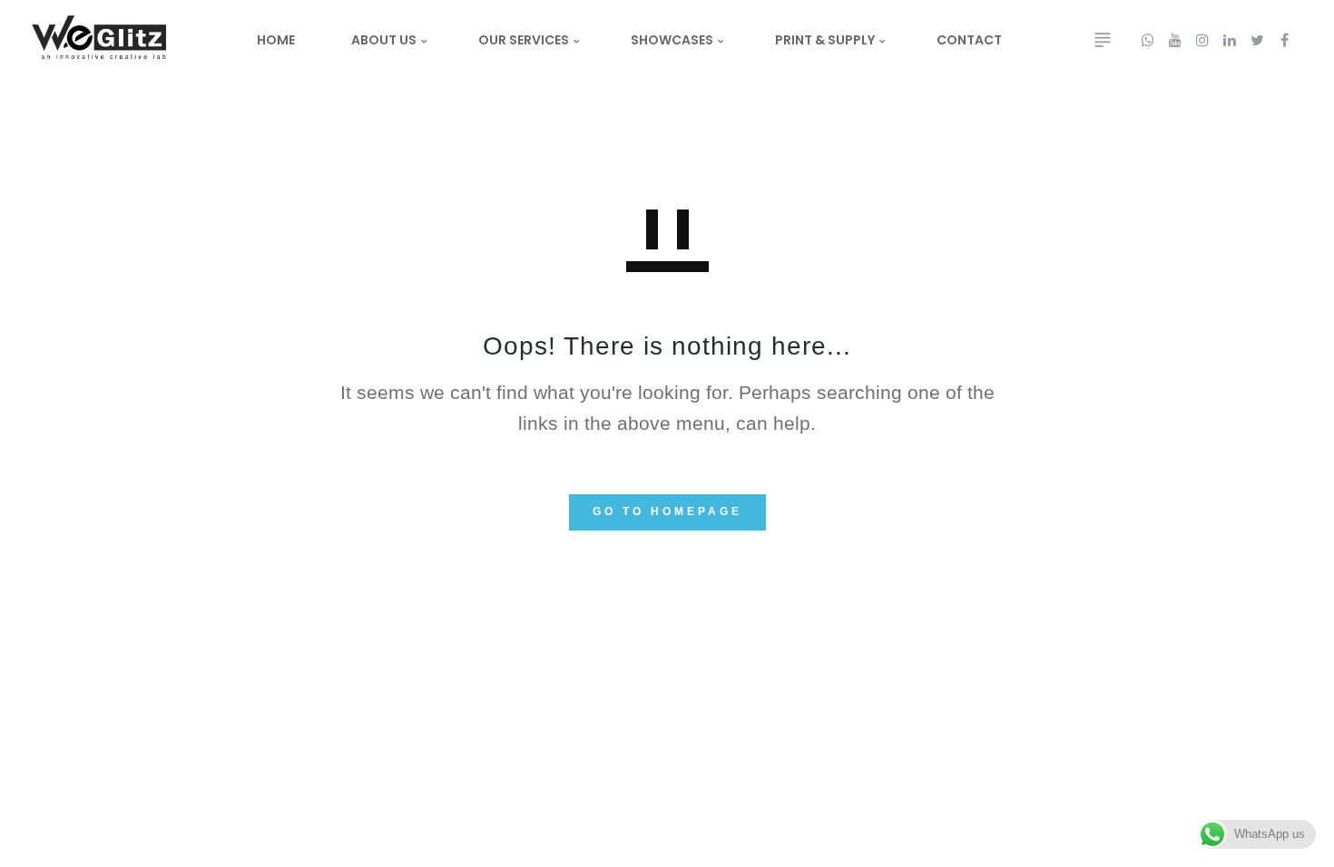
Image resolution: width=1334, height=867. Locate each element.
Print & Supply (825, 40)
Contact (969, 40)
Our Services (523, 40)
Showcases (672, 40)
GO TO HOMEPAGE (667, 511)
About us (384, 40)
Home (276, 40)
